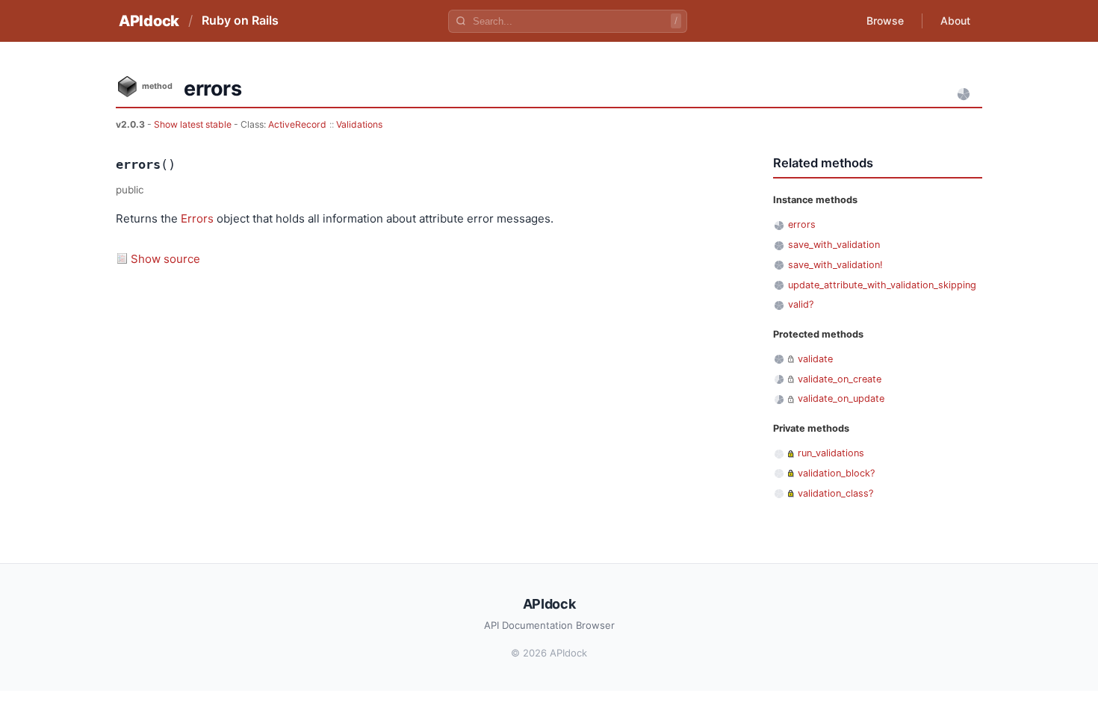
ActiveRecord (297, 124)
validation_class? (835, 493)
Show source (165, 259)
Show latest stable (194, 124)
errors (802, 224)
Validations (359, 124)
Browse (885, 20)
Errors (197, 218)
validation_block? (836, 473)
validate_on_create (839, 379)
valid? (800, 304)
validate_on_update (841, 398)
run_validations (831, 453)
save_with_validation (834, 244)
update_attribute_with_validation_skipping (882, 285)
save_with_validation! (835, 264)
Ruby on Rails (240, 20)
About (955, 20)
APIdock (149, 21)
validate (815, 358)
